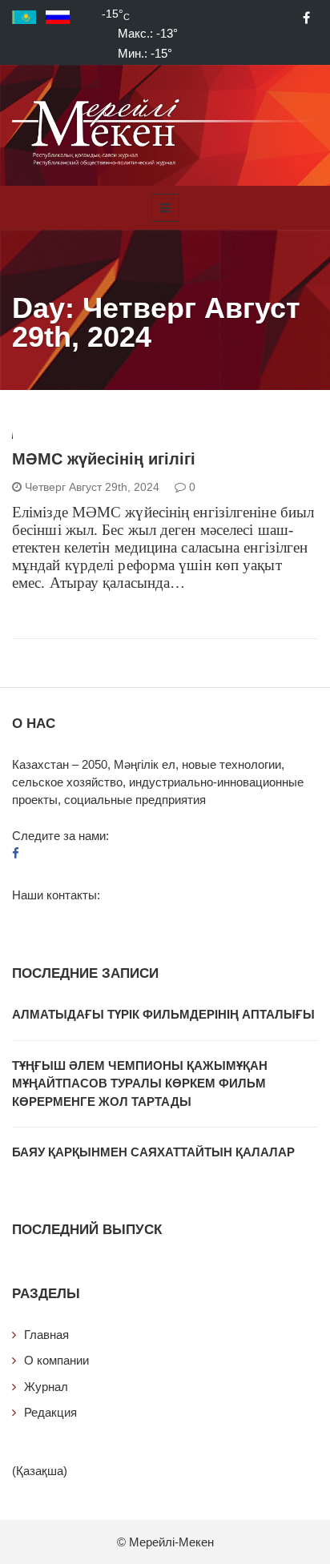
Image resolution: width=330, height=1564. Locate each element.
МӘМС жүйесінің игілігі (103, 459)
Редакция (50, 1412)
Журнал (46, 1386)
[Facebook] (306, 17)
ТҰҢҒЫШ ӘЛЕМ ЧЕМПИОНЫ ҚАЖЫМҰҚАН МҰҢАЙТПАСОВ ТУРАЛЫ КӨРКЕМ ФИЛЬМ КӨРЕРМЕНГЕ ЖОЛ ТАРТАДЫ (140, 1083)
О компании (56, 1360)
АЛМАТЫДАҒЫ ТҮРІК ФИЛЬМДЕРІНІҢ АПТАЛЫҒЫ (163, 1014)
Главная (46, 1334)
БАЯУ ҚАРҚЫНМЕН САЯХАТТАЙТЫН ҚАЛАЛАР (153, 1152)
